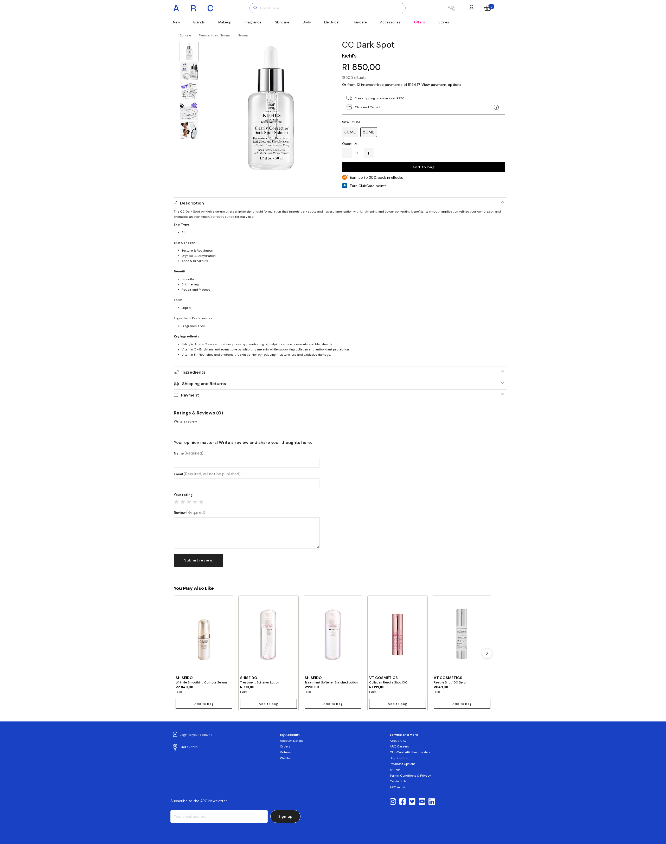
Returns (286, 752)
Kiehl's (349, 55)
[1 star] (176, 501)
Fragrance (253, 22)
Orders (285, 746)
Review (189, 512)
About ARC (398, 741)
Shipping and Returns (204, 383)
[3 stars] (188, 501)
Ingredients (194, 372)
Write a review (185, 421)
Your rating (183, 495)
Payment (190, 395)
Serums (243, 35)
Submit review (198, 560)
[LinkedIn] (431, 802)
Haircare (360, 22)
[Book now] (451, 8)
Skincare (282, 22)
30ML (350, 132)
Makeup (224, 22)
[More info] (496, 107)
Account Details (291, 741)
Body (307, 22)
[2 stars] (182, 501)
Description (192, 203)
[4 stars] (195, 501)
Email (207, 474)
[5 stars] (201, 501)
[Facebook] (402, 802)
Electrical (331, 22)
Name (188, 453)
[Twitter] (412, 802)
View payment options (441, 84)
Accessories (390, 22)
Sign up (285, 816)
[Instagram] (393, 802)
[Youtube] (422, 802)
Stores (443, 22)
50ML (369, 132)
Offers (419, 22)
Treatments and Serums (214, 35)
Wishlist (286, 758)
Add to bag (423, 167)
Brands (199, 22)
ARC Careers (399, 746)
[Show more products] (487, 653)
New (176, 22)
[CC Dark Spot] (270, 108)
